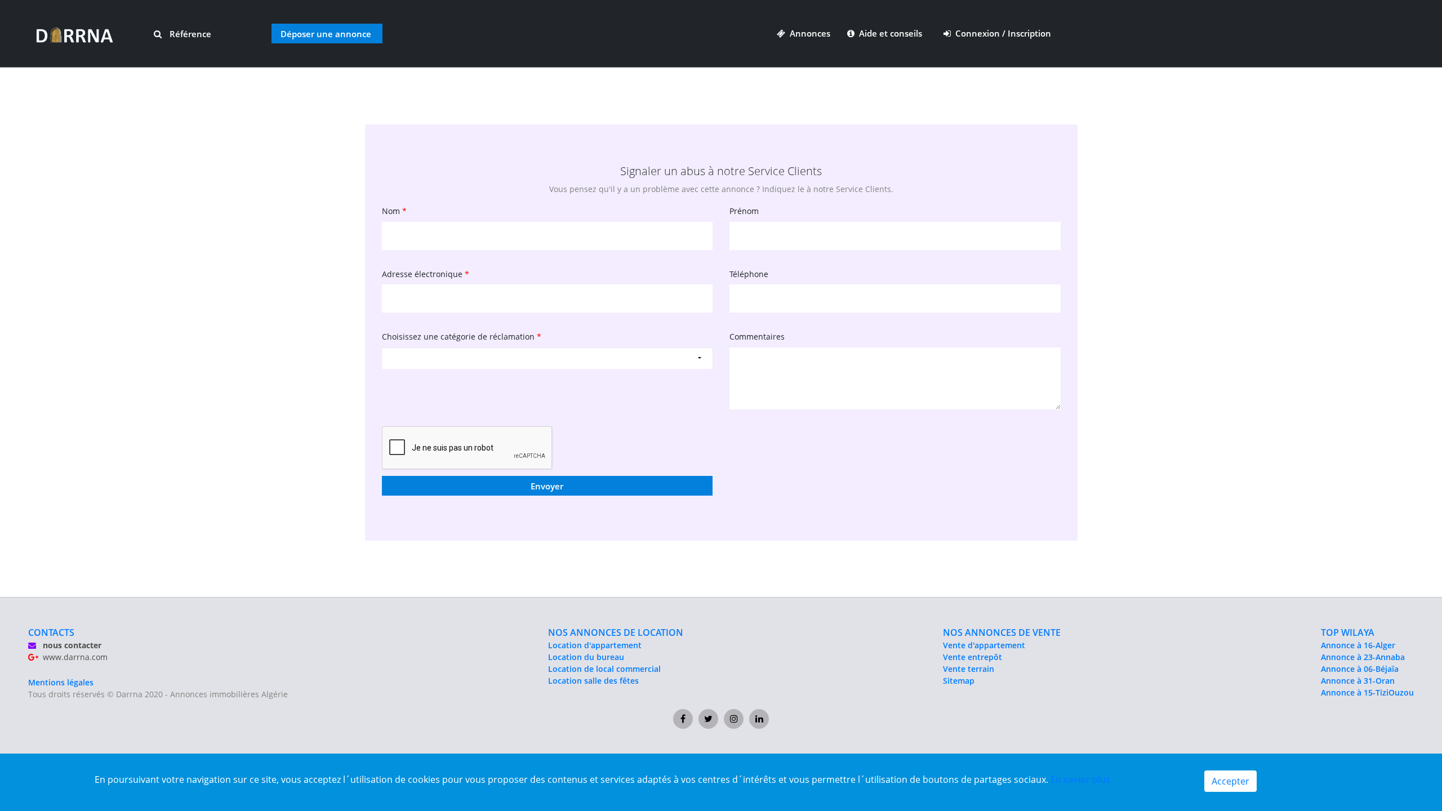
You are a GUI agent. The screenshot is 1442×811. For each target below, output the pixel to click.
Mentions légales (61, 682)
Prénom (744, 211)
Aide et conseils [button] (889, 33)
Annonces (807, 33)
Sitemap (958, 680)
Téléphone (748, 274)
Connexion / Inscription (1001, 33)
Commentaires (757, 336)
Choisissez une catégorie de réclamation (461, 336)
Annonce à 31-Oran (1358, 680)
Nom (394, 211)
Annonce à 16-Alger (1358, 645)
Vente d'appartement (984, 645)
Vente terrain (968, 668)
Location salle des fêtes (593, 680)
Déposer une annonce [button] (326, 33)
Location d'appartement (595, 645)
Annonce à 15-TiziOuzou (1367, 692)
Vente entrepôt (972, 657)
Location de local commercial (604, 668)
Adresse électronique (425, 274)
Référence (189, 33)
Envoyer (547, 486)
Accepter (1230, 781)
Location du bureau (586, 657)
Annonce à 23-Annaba (1363, 657)
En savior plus (1080, 779)
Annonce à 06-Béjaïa (1360, 668)
